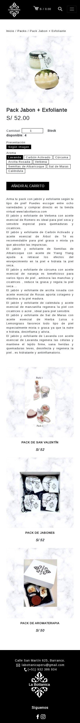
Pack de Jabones (40, 532)
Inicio (10, 31)
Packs (22, 31)
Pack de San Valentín (40, 442)
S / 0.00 (45, 9)
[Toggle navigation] (72, 9)
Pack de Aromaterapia (40, 623)
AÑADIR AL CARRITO (27, 186)
